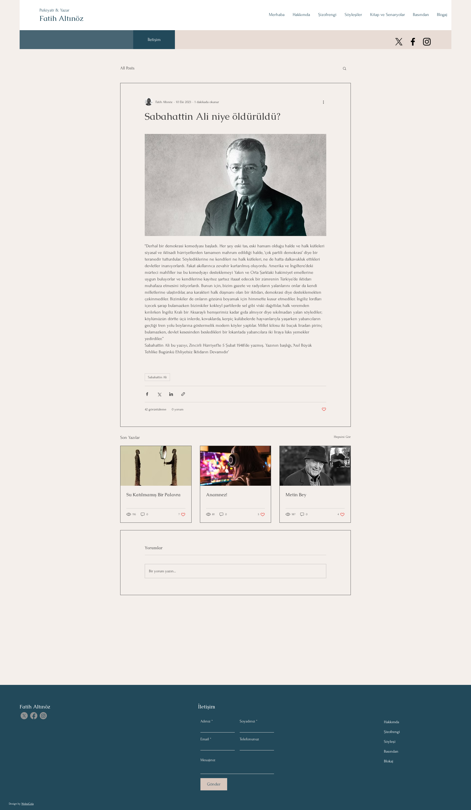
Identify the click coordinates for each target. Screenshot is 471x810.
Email (204, 739)
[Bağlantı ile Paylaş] (183, 394)
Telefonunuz (249, 739)
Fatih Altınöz (61, 18)
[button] (344, 68)
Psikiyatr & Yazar (54, 10)
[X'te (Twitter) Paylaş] (159, 394)
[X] (399, 42)
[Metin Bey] (315, 466)
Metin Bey (296, 494)
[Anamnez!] (235, 466)
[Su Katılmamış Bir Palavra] (155, 466)
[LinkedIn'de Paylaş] (171, 394)
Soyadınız (247, 721)
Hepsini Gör (342, 437)
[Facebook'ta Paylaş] (147, 394)
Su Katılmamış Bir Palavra (153, 494)
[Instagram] (427, 42)
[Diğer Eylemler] (323, 102)
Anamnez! (216, 494)
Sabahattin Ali (157, 377)
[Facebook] (413, 42)
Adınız (205, 721)
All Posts (127, 68)
